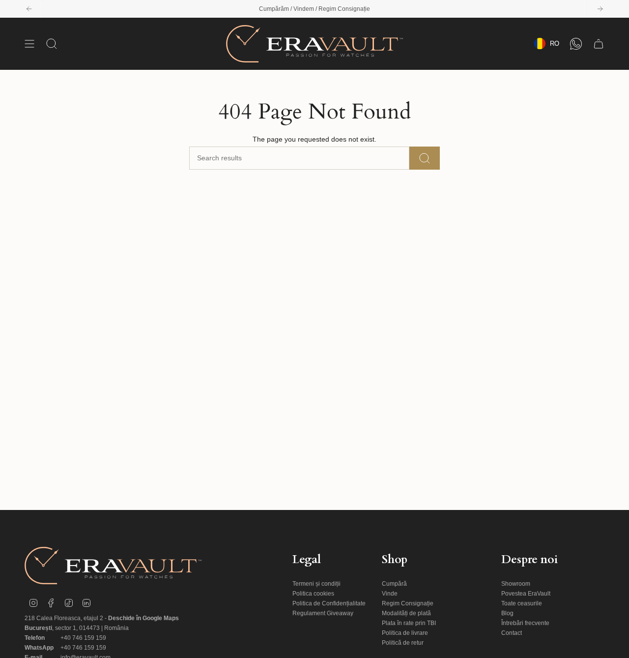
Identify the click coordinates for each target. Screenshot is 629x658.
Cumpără (394, 583)
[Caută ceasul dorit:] (424, 158)
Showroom (515, 583)
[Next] (600, 8)
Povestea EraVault (525, 593)
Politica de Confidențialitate (329, 603)
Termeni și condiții (316, 583)
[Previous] (29, 8)
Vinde (390, 593)
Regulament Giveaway (322, 613)
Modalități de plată (406, 613)
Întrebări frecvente (525, 623)
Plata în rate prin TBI (409, 623)
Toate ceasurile (521, 603)
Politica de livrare (405, 632)
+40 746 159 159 (83, 637)
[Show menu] (29, 43)
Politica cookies (313, 593)
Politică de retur (403, 642)
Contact (511, 632)
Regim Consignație (407, 603)
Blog (507, 613)
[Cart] (598, 43)
